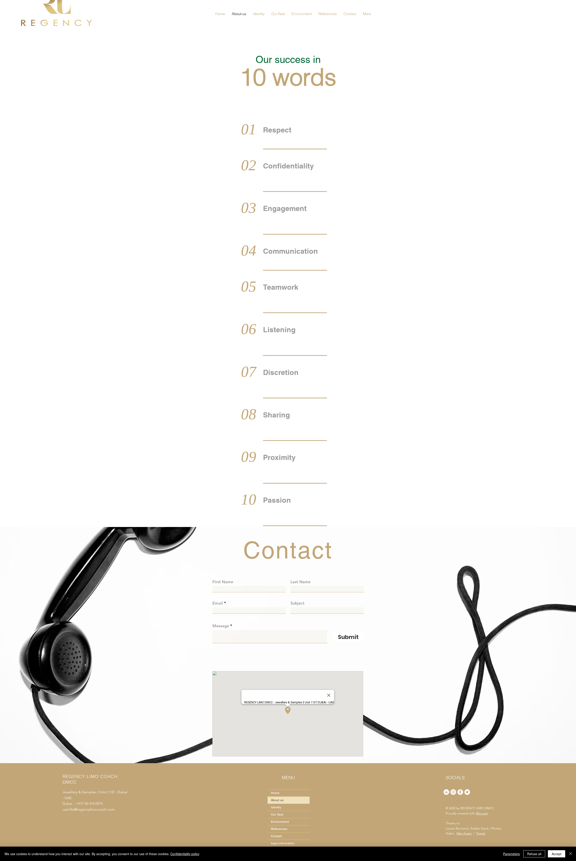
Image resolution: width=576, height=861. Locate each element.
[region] (296, 132)
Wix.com (482, 813)
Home (275, 793)
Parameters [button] (511, 854)
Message (220, 626)
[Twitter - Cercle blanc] (467, 792)
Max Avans (464, 833)
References (279, 829)
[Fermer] (570, 853)
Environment (280, 821)
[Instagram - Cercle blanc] (453, 792)
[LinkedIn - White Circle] (446, 792)
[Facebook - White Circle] (460, 792)
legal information (283, 843)
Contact (276, 836)
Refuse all (534, 854)
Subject (297, 603)
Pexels (480, 833)
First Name (222, 582)
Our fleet (277, 814)
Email (217, 603)
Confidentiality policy (184, 854)
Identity (276, 807)
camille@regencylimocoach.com (89, 809)
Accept (556, 854)
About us (277, 800)
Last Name (300, 582)
